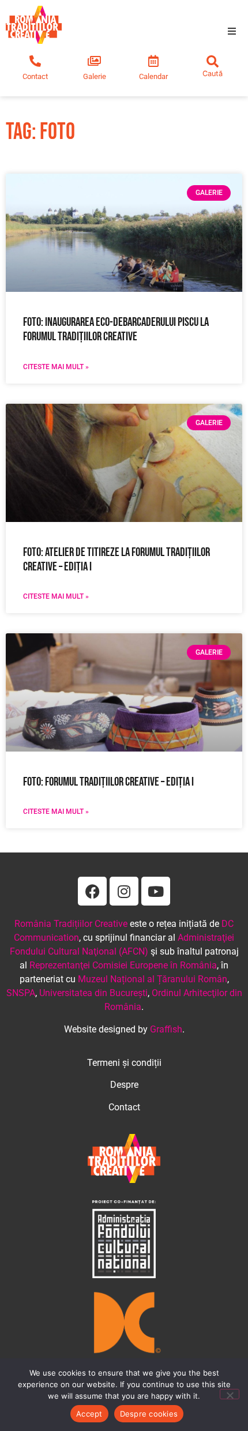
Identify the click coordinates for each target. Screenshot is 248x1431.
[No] (229, 1394)
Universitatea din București (93, 992)
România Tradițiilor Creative (70, 923)
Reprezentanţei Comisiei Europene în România (123, 965)
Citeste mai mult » (56, 367)
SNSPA (20, 992)
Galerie (94, 76)
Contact (35, 76)
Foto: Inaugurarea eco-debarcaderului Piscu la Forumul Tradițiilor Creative (116, 329)
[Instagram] (124, 891)
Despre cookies (149, 1413)
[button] (231, 31)
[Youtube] (155, 891)
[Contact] (35, 61)
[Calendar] (153, 61)
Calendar (153, 76)
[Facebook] (92, 891)
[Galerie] (94, 61)
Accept (89, 1413)
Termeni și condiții (124, 1062)
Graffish (166, 1029)
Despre (124, 1084)
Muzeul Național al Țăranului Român (152, 979)
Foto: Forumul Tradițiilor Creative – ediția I (108, 782)
